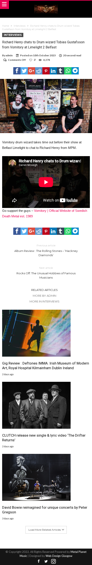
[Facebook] (38, 561)
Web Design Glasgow (59, 556)
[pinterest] (46, 70)
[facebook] (17, 70)
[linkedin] (53, 70)
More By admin (44, 295)
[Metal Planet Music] (46, 5)
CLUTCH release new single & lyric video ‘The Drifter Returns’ (44, 437)
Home (5, 25)
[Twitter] (46, 561)
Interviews (19, 25)
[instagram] (53, 561)
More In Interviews (44, 301)
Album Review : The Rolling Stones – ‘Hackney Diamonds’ (46, 250)
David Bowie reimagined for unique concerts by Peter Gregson (44, 509)
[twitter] (24, 70)
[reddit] (38, 70)
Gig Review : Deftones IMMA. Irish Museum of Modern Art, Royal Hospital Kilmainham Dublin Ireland (45, 365)
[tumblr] (60, 70)
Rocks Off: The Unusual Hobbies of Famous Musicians (46, 272)
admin (9, 55)
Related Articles (44, 290)
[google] (31, 70)
